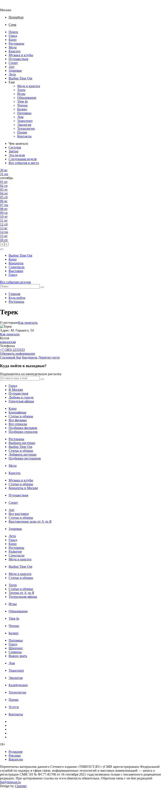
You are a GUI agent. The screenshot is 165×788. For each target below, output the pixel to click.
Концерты (16, 263)
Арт (11, 66)
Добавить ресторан (23, 454)
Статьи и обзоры (21, 416)
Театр (21, 90)
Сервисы (15, 652)
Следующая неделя (23, 159)
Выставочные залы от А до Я (30, 521)
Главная (14, 294)
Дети (12, 74)
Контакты (24, 136)
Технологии (26, 128)
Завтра (13, 151)
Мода (13, 47)
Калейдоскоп (18, 685)
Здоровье (15, 70)
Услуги (14, 707)
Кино (13, 39)
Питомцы (24, 113)
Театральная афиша (23, 596)
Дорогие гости (49, 357)
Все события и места (24, 163)
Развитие (15, 551)
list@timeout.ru (10, 782)
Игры (21, 94)
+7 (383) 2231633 (12, 349)
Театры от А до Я (21, 593)
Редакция (15, 751)
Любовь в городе (21, 397)
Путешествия (18, 59)
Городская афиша (21, 401)
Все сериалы (18, 424)
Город (13, 36)
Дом (20, 117)
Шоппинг (16, 648)
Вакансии (16, 759)
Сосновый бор (10, 357)
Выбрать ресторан (22, 443)
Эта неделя (17, 155)
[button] (1, 249)
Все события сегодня (15, 282)
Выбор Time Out (20, 78)
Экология (24, 124)
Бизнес (22, 109)
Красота (14, 51)
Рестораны (16, 43)
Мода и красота (28, 86)
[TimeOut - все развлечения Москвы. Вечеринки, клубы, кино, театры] (9, 6)
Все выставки (19, 514)
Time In (22, 101)
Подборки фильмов (23, 428)
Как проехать (28, 322)
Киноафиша (17, 412)
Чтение (22, 105)
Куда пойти (17, 298)
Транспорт (25, 121)
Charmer (21, 786)
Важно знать (18, 656)
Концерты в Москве (23, 488)
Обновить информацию (17, 353)
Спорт (13, 63)
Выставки (16, 271)
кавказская (8, 342)
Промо (22, 132)
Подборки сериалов (23, 432)
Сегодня (15, 147)
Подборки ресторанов (25, 458)
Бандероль (29, 357)
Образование (26, 97)
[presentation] (2, 244)
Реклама (15, 755)
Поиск (13, 32)
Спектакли (16, 267)
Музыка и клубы (21, 55)
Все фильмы (18, 420)
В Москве (16, 389)
